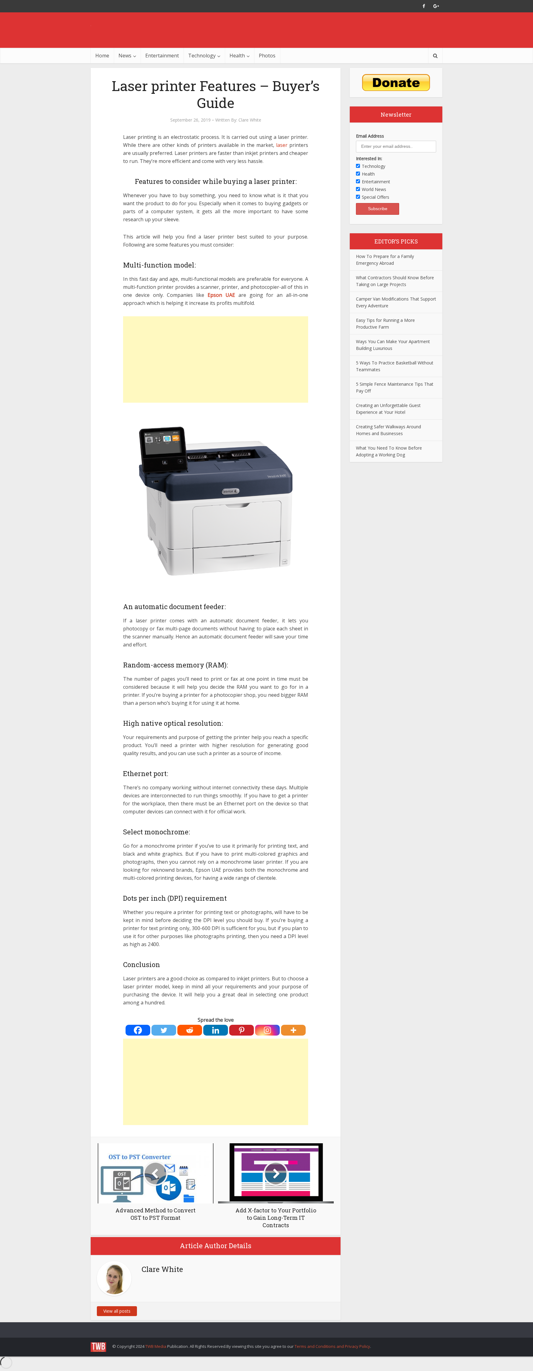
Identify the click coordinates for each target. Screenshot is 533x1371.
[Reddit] (189, 1030)
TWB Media (155, 1346)
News (124, 55)
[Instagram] (267, 1030)
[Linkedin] (215, 1030)
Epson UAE (221, 295)
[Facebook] (138, 1030)
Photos (267, 55)
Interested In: (369, 158)
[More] (293, 1030)
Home (102, 55)
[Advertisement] (215, 359)
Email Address (370, 136)
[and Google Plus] (436, 6)
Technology (202, 55)
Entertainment (162, 55)
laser (281, 145)
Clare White (249, 120)
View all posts (116, 1311)
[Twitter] (163, 1030)
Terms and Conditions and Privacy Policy (332, 1346)
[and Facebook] (424, 6)
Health (237, 55)
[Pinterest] (241, 1030)
